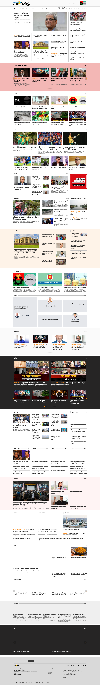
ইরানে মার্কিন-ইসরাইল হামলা (20, 65)
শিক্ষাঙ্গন (72, 448)
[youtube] (68, 8)
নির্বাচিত (15, 93)
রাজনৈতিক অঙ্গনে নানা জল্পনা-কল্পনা (21, 287)
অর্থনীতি (39, 8)
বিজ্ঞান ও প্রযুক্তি (17, 579)
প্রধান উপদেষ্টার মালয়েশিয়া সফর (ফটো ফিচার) (61, 651)
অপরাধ (34, 448)
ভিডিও (46, 8)
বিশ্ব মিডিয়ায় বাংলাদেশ (76, 198)
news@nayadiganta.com (71, 674)
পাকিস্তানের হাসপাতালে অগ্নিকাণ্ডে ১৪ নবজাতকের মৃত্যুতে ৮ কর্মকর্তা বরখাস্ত (60, 220)
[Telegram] (73, 8)
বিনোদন (15, 479)
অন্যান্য (50, 8)
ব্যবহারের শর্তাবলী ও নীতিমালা (39, 682)
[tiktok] (70, 8)
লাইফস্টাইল (16, 545)
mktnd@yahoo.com (79, 676)
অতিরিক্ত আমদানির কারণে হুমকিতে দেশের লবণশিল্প (75, 287)
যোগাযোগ (50, 673)
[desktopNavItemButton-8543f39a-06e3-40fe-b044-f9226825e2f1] (51, 8)
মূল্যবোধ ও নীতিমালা (50, 669)
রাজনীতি (16, 231)
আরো (85, 65)
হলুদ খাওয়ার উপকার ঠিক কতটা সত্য (78, 557)
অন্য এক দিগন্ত (84, 8)
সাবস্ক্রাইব (31, 661)
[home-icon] (14, 8)
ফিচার (15, 513)
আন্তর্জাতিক (32, 8)
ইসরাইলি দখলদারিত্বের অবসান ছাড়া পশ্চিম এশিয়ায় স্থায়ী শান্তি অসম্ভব (64, 616)
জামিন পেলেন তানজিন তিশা (76, 491)
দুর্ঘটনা (53, 448)
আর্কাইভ (31, 682)
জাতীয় (15, 173)
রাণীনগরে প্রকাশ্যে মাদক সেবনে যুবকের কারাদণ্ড (36, 424)
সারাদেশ (16, 412)
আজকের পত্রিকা (22, 8)
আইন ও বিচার (17, 448)
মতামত (43, 8)
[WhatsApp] (71, 8)
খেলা (36, 8)
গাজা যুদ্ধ (16, 603)
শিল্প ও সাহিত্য (42, 513)
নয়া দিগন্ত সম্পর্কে (50, 668)
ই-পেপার (79, 8)
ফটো (15, 628)
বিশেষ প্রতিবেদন (17, 271)
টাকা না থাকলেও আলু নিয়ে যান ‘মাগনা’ (21, 651)
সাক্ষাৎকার (16, 331)
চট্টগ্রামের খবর (74, 412)
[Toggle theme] (74, 8)
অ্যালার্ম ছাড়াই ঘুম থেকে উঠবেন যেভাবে (25, 569)
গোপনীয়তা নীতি (48, 682)
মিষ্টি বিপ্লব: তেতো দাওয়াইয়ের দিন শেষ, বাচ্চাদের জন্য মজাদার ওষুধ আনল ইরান (59, 575)
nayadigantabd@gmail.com (69, 676)
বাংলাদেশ (28, 8)
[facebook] (66, 8)
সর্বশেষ (17, 8)
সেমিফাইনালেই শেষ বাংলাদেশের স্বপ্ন (24, 147)
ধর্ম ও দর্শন (66, 513)
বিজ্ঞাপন (50, 671)
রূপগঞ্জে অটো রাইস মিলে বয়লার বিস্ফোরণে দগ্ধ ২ (36, 430)
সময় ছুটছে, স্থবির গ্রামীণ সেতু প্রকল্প (45, 287)
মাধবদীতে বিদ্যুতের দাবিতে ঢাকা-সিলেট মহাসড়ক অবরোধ (55, 416)
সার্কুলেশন (50, 672)
